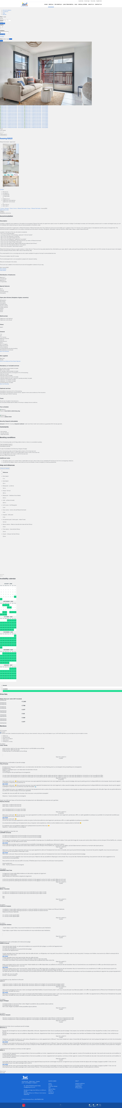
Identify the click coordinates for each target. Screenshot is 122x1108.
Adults (1, 24)
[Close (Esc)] (0, 574)
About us (91, 4)
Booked (5, 685)
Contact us (98, 4)
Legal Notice (78, 1086)
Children (2, 30)
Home (46, 4)
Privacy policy (78, 1087)
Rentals (51, 4)
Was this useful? (61, 757)
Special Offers (82, 4)
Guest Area (81, 0)
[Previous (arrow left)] (0, 133)
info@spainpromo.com (29, 1087)
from (1, 16)
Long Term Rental (68, 4)
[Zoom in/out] (3, 574)
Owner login (87, 0)
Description (3, 134)
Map (4, 13)
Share (2, 211)
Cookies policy (78, 1085)
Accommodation (7, 10)
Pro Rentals (58, 4)
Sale (76, 4)
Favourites (93, 0)
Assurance (51, 1093)
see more (5, 784)
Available (5, 689)
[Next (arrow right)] (2, 133)
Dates (1, 20)
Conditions (5, 11)
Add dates (2, 23)
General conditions (80, 1083)
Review (4, 14)
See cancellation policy (6, 444)
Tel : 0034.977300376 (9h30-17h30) (32, 1085)
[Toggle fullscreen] (2, 574)
